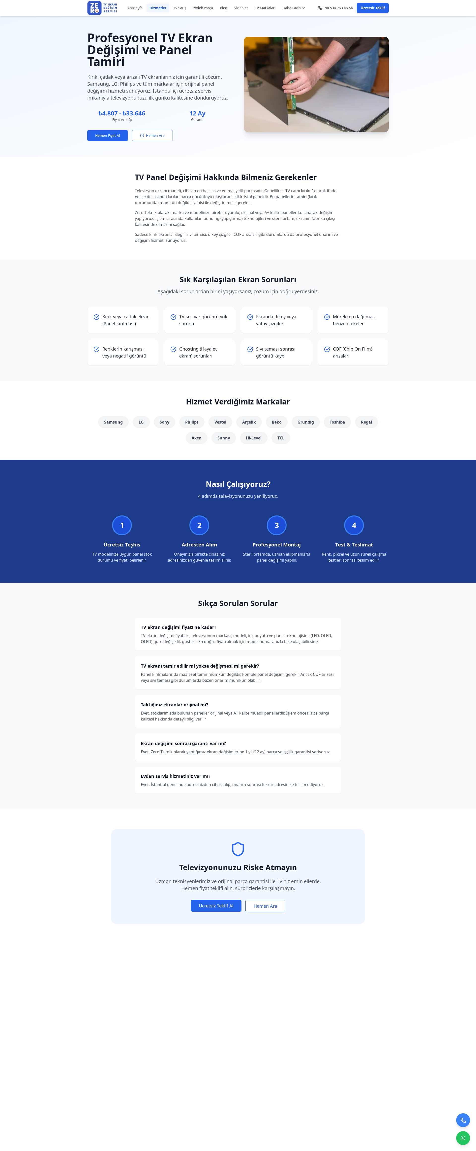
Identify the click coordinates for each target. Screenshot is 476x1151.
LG (141, 422)
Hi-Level (254, 438)
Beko (277, 422)
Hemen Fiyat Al (107, 135)
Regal (366, 422)
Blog (223, 7)
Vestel (220, 422)
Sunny (223, 438)
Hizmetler (157, 7)
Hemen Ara (155, 135)
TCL (280, 438)
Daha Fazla (292, 7)
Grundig (306, 422)
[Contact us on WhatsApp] (463, 1136)
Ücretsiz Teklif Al (216, 906)
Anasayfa (135, 7)
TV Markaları (265, 7)
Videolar (241, 7)
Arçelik (249, 422)
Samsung (113, 422)
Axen (197, 438)
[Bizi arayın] (463, 1118)
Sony (164, 422)
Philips (192, 422)
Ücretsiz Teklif (373, 7)
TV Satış (179, 7)
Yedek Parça (203, 7)
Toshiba (337, 422)
